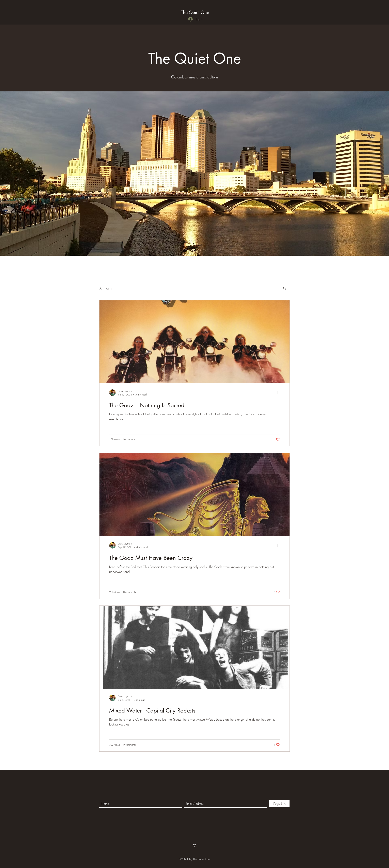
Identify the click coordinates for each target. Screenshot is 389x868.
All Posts (105, 288)
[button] (284, 288)
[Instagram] (194, 846)
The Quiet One (195, 12)
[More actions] (279, 392)
